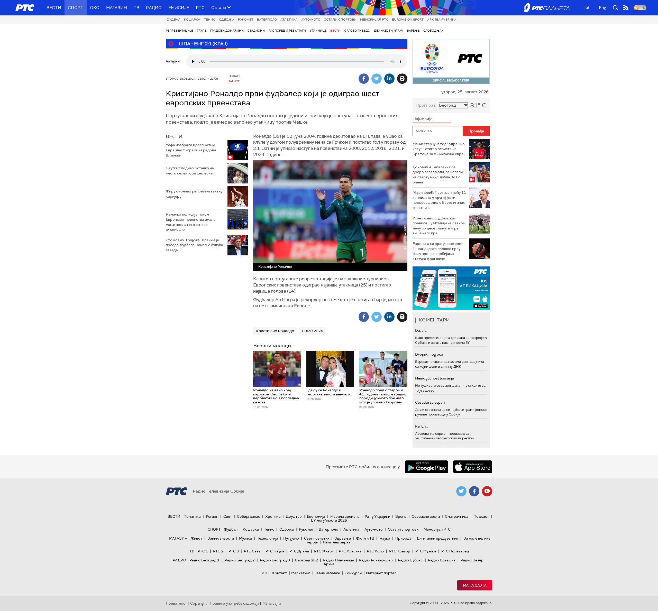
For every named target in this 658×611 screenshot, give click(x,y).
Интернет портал (381, 573)
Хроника (273, 516)
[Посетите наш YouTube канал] (487, 491)
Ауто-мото (310, 19)
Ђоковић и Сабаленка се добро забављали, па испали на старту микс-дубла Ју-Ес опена (438, 174)
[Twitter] (376, 78)
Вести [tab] (174, 136)
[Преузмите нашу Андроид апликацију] (426, 466)
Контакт (279, 573)
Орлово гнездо (357, 30)
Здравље (342, 538)
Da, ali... (421, 330)
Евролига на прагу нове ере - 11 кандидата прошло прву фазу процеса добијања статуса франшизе (438, 251)
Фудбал (173, 19)
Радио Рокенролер (376, 560)
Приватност (176, 603)
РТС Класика (350, 551)
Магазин (116, 7)
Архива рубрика (441, 19)
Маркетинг (300, 573)
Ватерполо (267, 19)
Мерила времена (345, 516)
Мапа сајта (475, 585)
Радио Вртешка (441, 560)
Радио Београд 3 (275, 560)
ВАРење (413, 30)
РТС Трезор (399, 551)
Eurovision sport (408, 19)
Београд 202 (306, 560)
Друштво (294, 516)
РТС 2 (218, 551)
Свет (227, 516)
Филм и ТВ (365, 538)
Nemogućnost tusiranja (434, 378)
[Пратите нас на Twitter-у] (461, 491)
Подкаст (481, 516)
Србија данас (248, 516)
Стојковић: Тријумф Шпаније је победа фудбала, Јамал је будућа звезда (194, 245)
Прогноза (426, 105)
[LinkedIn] (389, 78)
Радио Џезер (472, 560)
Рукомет (245, 19)
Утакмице (318, 30)
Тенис (209, 19)
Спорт (75, 7)
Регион (212, 516)
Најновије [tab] (423, 119)
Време (401, 516)
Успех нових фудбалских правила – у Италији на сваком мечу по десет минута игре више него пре (439, 226)
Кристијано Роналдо (275, 331)
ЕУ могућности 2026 (329, 520)
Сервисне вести (426, 516)
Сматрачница (456, 516)
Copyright (198, 603)
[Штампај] (402, 78)
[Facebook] (364, 78)
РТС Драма (299, 551)
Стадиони (256, 30)
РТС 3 (234, 551)
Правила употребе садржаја (234, 603)
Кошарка (192, 19)
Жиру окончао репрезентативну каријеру (194, 194)
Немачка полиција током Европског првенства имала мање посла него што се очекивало (190, 222)
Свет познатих (316, 538)
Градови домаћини (227, 30)
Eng (602, 7)
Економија (316, 516)
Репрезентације (179, 30)
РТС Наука (275, 551)
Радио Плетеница (338, 560)
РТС (200, 7)
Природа (403, 538)
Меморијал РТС (374, 19)
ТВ (136, 7)
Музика (245, 538)
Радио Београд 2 (240, 560)
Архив (329, 564)
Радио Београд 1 (204, 560)
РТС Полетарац (455, 551)
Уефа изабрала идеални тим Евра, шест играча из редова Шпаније (191, 150)
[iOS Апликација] (451, 288)
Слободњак (433, 30)
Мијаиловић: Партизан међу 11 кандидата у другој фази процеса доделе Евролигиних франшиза (439, 200)
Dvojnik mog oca (429, 354)
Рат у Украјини (377, 516)
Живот (196, 538)
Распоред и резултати (287, 30)
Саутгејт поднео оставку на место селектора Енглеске (190, 170)
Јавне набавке (327, 573)
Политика (192, 516)
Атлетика (289, 19)
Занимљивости (220, 538)
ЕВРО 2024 (312, 331)
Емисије (178, 7)
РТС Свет (252, 551)
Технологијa (267, 538)
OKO (94, 7)
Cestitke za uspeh (430, 402)
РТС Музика (425, 551)
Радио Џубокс (410, 560)
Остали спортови (340, 19)
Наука (384, 538)
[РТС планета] (547, 7)
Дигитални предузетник (437, 538)
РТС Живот (324, 551)
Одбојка (226, 19)
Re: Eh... (421, 426)
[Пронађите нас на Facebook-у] (474, 491)
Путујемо (291, 538)
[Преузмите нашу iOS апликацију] (472, 466)
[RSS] (626, 7)
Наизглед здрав (337, 542)
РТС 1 (203, 551)
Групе (201, 30)
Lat (586, 7)
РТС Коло (375, 551)
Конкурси (353, 573)
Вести (54, 7)
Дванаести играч (388, 30)
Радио (154, 7)
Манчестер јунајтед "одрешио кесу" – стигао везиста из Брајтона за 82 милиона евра (439, 149)
